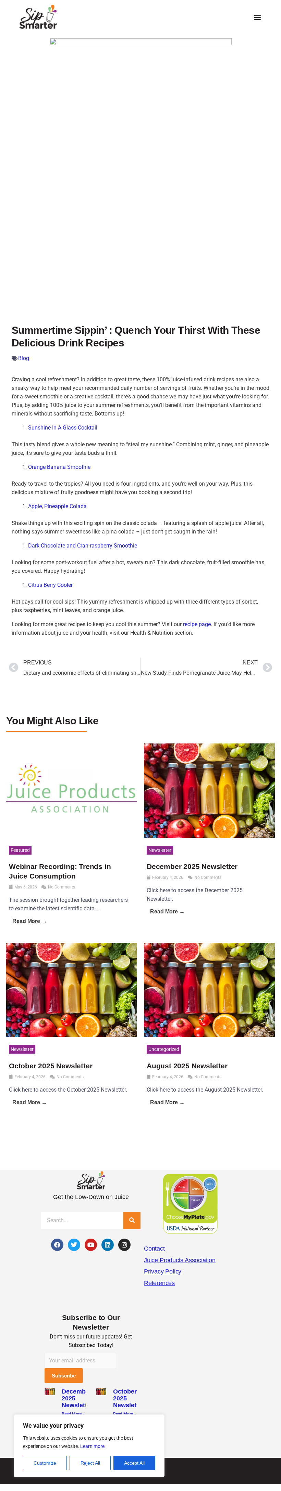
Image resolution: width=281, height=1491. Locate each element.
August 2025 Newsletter (187, 1066)
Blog (23, 358)
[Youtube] (91, 1245)
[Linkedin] (107, 1245)
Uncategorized (163, 1049)
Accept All (134, 1463)
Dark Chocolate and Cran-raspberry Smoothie (82, 545)
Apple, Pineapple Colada (57, 506)
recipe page (197, 624)
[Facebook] (57, 1245)
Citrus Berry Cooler (50, 585)
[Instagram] (124, 1245)
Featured (20, 850)
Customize (45, 1463)
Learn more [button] (92, 1446)
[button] (257, 17)
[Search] (131, 1220)
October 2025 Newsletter (50, 1066)
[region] (89, 1445)
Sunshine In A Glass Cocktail (62, 427)
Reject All (90, 1463)
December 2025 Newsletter (192, 866)
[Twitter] (74, 1245)
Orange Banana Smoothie (59, 467)
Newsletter (159, 850)
